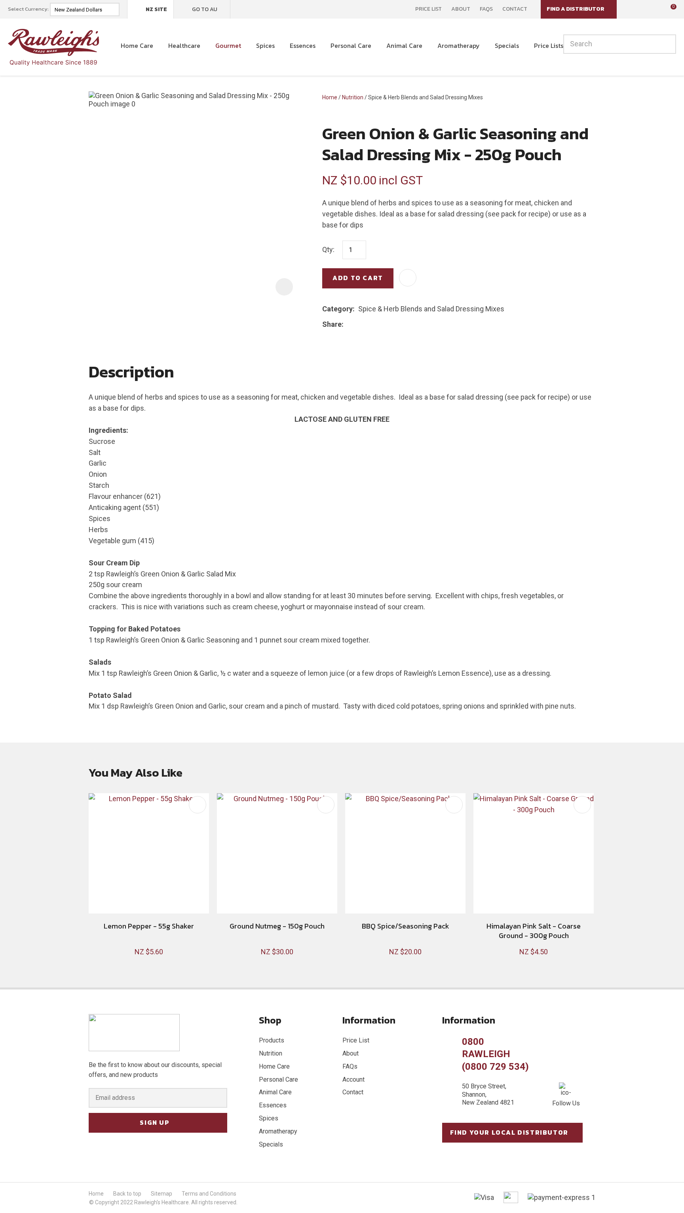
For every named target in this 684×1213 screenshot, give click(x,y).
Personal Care (351, 45)
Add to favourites (197, 804)
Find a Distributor (575, 9)
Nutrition (352, 97)
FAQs (486, 9)
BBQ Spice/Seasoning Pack (405, 926)
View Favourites (650, 9)
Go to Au (204, 9)
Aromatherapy (458, 45)
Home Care (137, 45)
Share (332, 324)
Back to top (127, 1193)
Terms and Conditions (209, 1193)
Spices (265, 45)
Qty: (328, 249)
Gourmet (228, 45)
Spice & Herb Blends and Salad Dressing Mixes (425, 97)
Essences (302, 45)
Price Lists (548, 45)
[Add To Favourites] (407, 277)
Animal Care (404, 45)
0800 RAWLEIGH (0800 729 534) (495, 1054)
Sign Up (154, 1122)
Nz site (156, 9)
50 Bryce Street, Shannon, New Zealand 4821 (488, 1094)
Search (666, 44)
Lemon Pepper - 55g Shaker (149, 926)
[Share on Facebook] (348, 324)
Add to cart (357, 277)
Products (271, 1040)
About (460, 9)
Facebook (241, 9)
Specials (507, 45)
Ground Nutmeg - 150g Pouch (277, 926)
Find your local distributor (509, 1132)
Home (329, 97)
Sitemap (161, 1193)
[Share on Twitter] (359, 324)
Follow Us (566, 1103)
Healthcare (184, 45)
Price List (428, 9)
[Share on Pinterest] (383, 324)
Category (337, 309)
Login (633, 9)
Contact (514, 9)
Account (353, 1079)
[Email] (371, 324)
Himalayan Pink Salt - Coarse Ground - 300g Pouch (533, 930)
